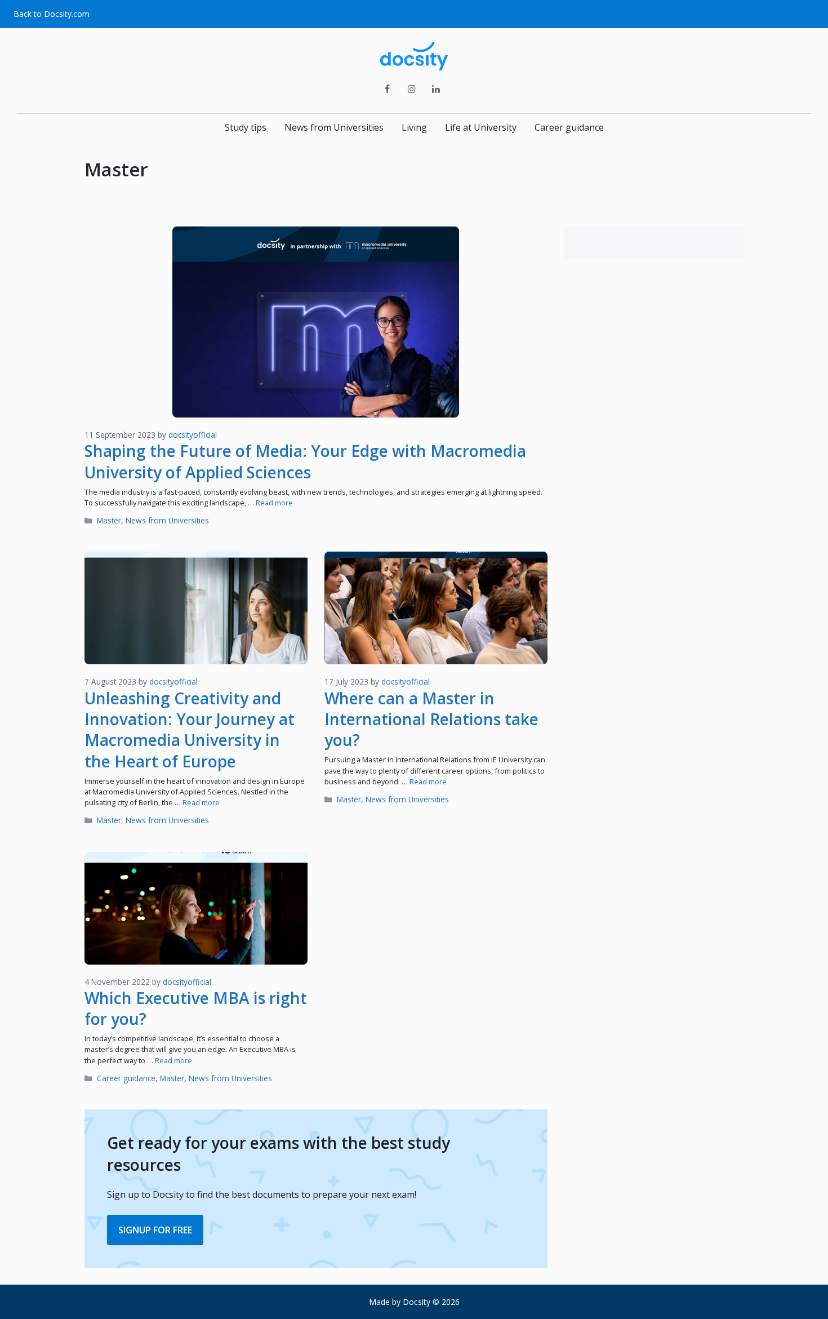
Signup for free (155, 1230)
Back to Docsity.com (52, 13)
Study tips (245, 127)
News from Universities (334, 127)
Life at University (481, 127)
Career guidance (569, 127)
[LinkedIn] (436, 89)
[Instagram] (411, 89)
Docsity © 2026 (431, 1301)
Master (109, 520)
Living (414, 127)
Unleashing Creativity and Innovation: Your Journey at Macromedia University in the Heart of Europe (189, 729)
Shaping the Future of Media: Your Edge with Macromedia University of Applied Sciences (305, 461)
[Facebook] (387, 89)
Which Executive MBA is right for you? (195, 1008)
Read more (274, 503)
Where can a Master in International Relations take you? (431, 719)
